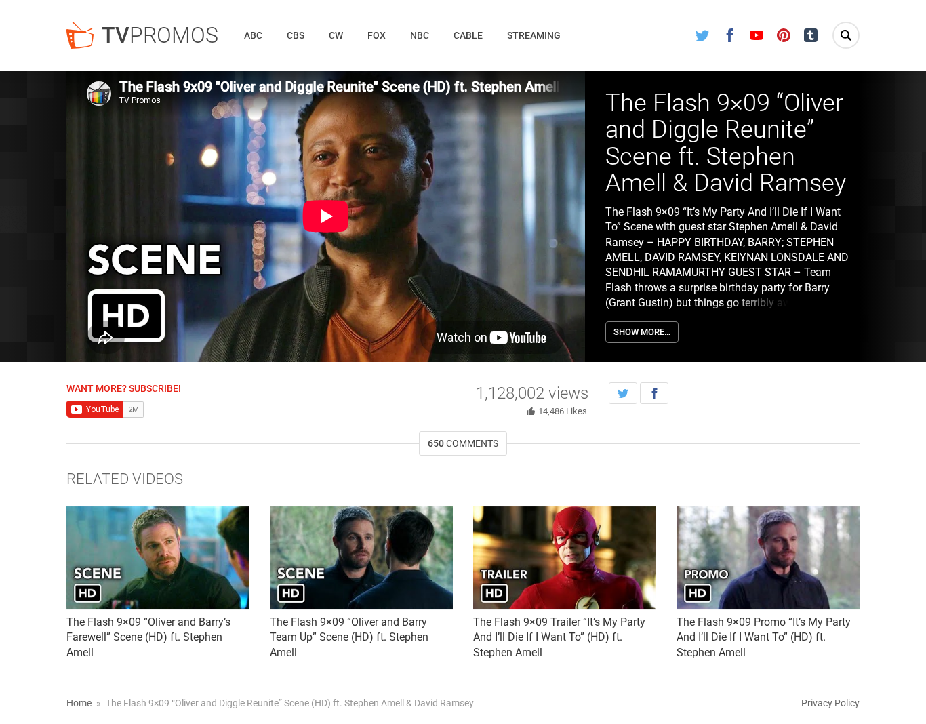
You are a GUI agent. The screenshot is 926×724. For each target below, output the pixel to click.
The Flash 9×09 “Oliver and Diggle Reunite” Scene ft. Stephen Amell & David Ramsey (725, 143)
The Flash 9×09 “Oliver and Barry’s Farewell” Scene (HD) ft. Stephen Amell (148, 637)
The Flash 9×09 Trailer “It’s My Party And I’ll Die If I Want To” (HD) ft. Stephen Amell (559, 637)
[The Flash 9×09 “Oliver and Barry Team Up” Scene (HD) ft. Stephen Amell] (361, 557)
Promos (160, 35)
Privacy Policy (830, 703)
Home (79, 703)
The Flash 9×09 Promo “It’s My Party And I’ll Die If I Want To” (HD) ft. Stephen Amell (764, 637)
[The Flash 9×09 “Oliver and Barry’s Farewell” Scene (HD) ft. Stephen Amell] (157, 557)
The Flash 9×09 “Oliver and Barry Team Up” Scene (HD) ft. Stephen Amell (349, 637)
